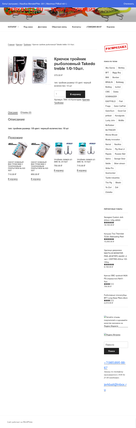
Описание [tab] (13, 112)
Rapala (108, 153)
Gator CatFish (120, 106)
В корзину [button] (13, 178)
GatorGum (109, 110)
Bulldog (108, 87)
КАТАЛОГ (12, 26)
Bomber (115, 77)
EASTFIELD (110, 101)
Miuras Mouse (111, 134)
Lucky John (110, 120)
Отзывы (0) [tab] (25, 112)
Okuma (108, 149)
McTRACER (110, 130)
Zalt (116, 187)
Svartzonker (110, 173)
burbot (118, 87)
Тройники (27, 44)
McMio (121, 120)
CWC (107, 91)
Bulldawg (120, 82)
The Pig (108, 182)
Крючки (19, 44)
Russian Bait (120, 153)
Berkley (121, 67)
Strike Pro (109, 168)
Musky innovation (112, 139)
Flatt (121, 101)
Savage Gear (119, 158)
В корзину (75, 94)
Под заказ (28, 26)
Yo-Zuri (108, 187)
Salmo (108, 158)
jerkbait (108, 115)
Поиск (111, 351)
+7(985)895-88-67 (94, 26)
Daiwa (115, 91)
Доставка (42, 26)
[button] (46, 60)
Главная (11, 44)
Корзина (111, 26)
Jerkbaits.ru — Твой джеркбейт (51, 9)
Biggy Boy (116, 72)
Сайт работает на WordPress (19, 422)
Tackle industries (112, 177)
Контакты (76, 26)
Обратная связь (59, 26)
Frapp (107, 106)
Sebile (108, 163)
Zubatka (108, 192)
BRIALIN (109, 82)
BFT (107, 72)
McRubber (109, 125)
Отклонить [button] (129, 3)
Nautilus (117, 144)
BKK (107, 77)
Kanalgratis (119, 115)
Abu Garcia (110, 67)
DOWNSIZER (111, 96)
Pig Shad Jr (120, 149)
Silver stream (119, 163)
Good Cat (122, 110)
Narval (108, 144)
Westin (118, 182)
